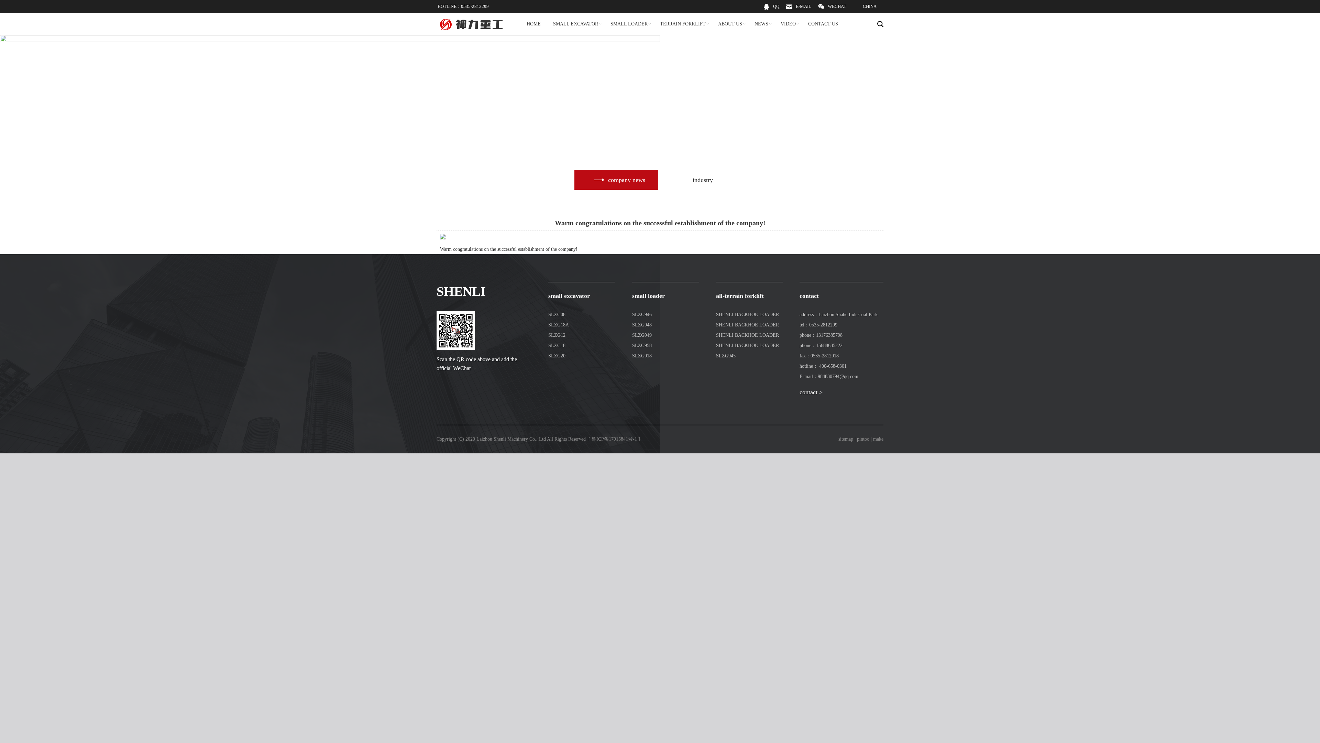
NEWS (761, 23)
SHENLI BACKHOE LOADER (747, 314)
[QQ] (771, 11)
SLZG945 (726, 355)
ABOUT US (730, 23)
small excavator (569, 295)
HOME (534, 23)
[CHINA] (865, 11)
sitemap (845, 439)
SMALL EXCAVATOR (575, 23)
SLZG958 (642, 345)
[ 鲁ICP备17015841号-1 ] (614, 439)
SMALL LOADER (629, 23)
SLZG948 (642, 324)
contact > (811, 392)
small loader (648, 295)
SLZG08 (556, 314)
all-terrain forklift (740, 295)
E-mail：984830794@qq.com (829, 376)
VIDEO (788, 23)
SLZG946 (642, 314)
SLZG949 (642, 335)
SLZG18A (558, 324)
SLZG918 (642, 355)
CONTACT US (823, 23)
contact (809, 295)
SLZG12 (556, 335)
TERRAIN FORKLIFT (683, 23)
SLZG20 (556, 355)
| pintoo (862, 439)
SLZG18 (556, 345)
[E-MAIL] (798, 11)
